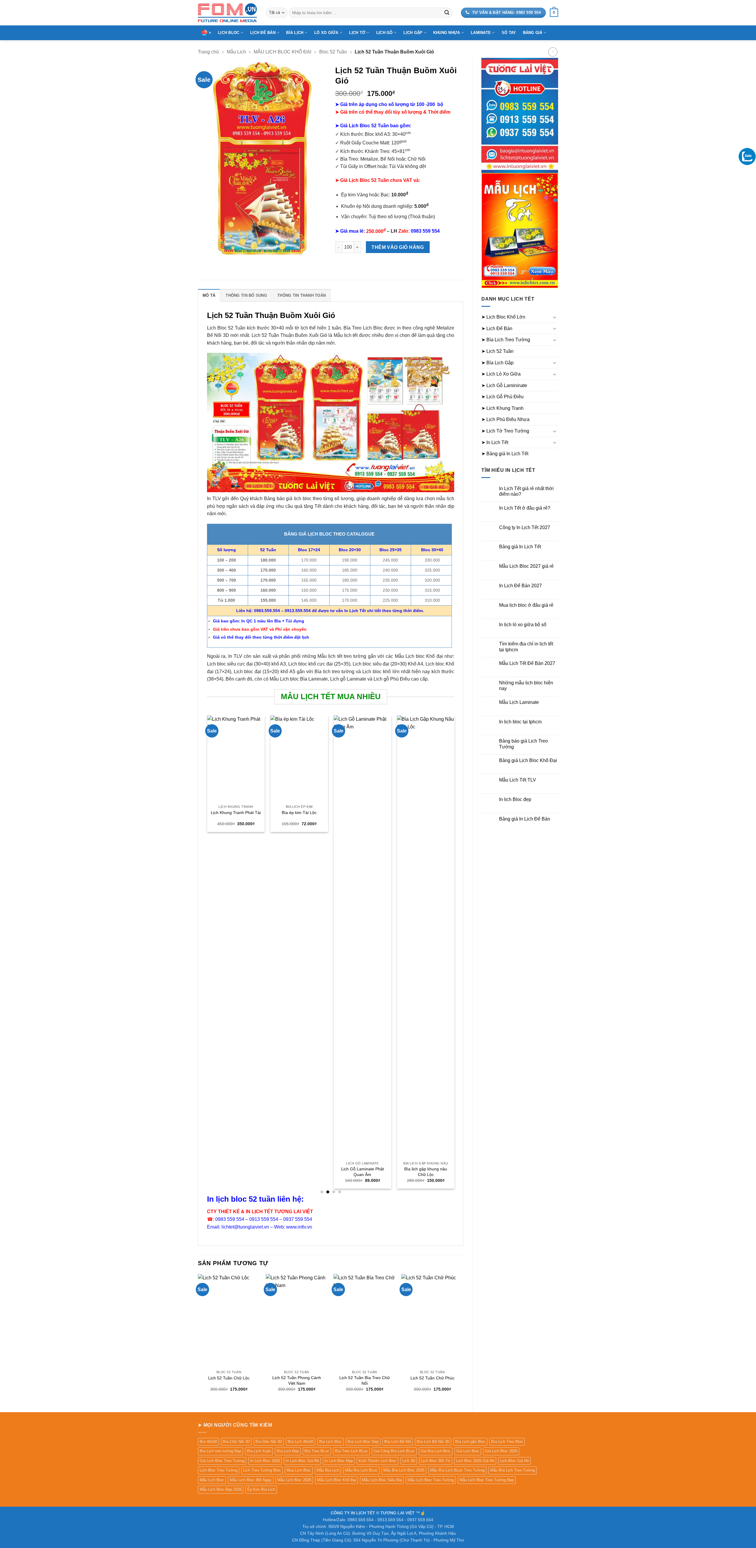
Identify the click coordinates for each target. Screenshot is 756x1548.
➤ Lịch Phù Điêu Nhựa (505, 419)
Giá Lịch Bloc (467, 1451)
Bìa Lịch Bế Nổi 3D (433, 1441)
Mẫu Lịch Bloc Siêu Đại (382, 1480)
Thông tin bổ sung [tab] (246, 295)
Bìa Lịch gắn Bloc (470, 1441)
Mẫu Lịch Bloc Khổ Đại (336, 1480)
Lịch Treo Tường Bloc (262, 1470)
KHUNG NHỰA (446, 32)
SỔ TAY (509, 32)
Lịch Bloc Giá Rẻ (514, 1461)
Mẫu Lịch (236, 51)
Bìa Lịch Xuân (259, 1451)
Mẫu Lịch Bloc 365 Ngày (251, 1480)
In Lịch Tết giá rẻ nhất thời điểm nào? (526, 491)
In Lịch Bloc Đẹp (339, 1461)
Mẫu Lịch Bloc (212, 1480)
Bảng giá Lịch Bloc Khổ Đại (528, 760)
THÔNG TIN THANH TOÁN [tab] (301, 295)
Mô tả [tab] (209, 295)
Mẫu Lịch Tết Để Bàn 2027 (527, 663)
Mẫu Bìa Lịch (328, 1470)
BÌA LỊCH (294, 32)
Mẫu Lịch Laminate (519, 702)
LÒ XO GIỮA (326, 32)
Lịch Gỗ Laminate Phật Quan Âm (362, 1172)
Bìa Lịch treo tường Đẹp (220, 1451)
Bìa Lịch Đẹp (288, 1451)
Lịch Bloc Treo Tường (218, 1470)
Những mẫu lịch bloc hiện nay (526, 685)
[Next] (453, 954)
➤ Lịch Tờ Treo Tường (505, 430)
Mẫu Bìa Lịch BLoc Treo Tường (457, 1470)
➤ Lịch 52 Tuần (497, 351)
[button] (554, 12)
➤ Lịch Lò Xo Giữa (501, 373)
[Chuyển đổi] (554, 317)
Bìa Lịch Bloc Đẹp (363, 1441)
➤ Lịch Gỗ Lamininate (504, 385)
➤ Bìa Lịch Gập (497, 362)
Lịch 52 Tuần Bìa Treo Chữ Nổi (364, 1380)
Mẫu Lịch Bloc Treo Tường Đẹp (487, 1480)
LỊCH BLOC (228, 32)
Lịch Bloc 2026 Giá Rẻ (475, 1461)
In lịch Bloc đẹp (515, 799)
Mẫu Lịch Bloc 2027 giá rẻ (526, 566)
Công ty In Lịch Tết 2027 (524, 527)
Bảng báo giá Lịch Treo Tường (523, 743)
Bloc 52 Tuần (333, 51)
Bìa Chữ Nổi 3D (236, 1441)
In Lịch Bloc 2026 (265, 1461)
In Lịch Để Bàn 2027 (520, 585)
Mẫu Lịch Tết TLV (517, 779)
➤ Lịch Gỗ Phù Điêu (502, 396)
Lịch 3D (408, 1461)
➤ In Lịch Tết (494, 442)
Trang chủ (208, 51)
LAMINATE (481, 32)
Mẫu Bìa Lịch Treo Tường (512, 1470)
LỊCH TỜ (357, 32)
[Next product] (552, 51)
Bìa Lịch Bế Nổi (397, 1441)
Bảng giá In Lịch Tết (520, 546)
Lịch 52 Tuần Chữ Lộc (229, 1378)
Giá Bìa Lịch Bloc (436, 1451)
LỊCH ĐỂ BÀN (263, 32)
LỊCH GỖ (384, 32)
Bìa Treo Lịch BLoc (351, 1451)
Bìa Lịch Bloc (330, 1441)
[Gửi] (447, 13)
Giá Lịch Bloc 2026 (501, 1451)
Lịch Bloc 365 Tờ (435, 1461)
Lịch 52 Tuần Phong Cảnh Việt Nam (296, 1380)
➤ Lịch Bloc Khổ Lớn (503, 316)
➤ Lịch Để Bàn (496, 328)
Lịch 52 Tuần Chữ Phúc (432, 1378)
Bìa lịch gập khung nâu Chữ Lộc (425, 1172)
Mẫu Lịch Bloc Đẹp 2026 (221, 1489)
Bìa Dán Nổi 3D (268, 1441)
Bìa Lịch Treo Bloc (507, 1441)
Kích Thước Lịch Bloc (378, 1461)
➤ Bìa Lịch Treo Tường (505, 339)
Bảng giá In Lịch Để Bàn (524, 818)
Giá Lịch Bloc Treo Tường (222, 1461)
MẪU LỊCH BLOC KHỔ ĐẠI (282, 51)
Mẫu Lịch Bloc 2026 (294, 1480)
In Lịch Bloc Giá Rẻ (302, 1461)
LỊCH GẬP (412, 32)
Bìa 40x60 (208, 1441)
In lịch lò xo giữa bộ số (522, 624)
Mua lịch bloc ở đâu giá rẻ (526, 605)
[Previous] (207, 954)
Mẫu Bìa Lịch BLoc (361, 1470)
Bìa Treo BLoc (316, 1451)
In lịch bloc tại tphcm (520, 721)
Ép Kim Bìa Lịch (261, 1489)
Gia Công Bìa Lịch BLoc (394, 1451)
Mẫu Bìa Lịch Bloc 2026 (403, 1470)
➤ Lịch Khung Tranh (502, 408)
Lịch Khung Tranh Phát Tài (236, 812)
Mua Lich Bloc (298, 1470)
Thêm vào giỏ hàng (398, 247)
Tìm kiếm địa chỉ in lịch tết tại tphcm (526, 646)
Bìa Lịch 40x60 (300, 1441)
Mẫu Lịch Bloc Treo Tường (431, 1480)
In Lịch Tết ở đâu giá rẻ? (524, 507)
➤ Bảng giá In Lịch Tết (504, 453)
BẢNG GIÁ (532, 32)
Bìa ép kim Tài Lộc (298, 812)
